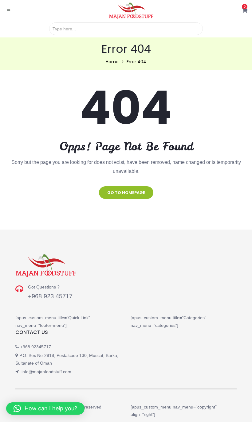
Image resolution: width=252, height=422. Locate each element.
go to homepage (126, 193)
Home (112, 62)
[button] (244, 10)
